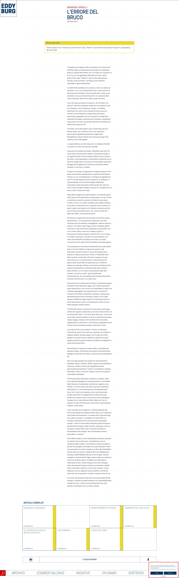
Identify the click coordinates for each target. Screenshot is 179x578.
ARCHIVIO (18, 573)
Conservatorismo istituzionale (103, 508)
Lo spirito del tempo (99, 530)
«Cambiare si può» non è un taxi (136, 508)
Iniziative (83, 573)
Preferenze (170, 573)
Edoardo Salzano (50, 573)
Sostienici (136, 573)
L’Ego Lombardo (63, 530)
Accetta (157, 573)
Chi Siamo (109, 573)
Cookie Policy (163, 575)
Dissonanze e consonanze (34, 508)
